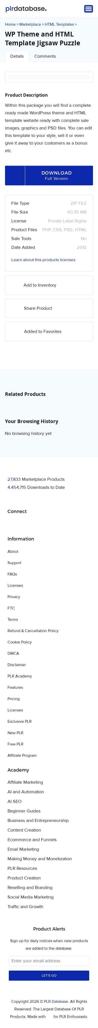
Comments (45, 56)
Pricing (14, 698)
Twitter (24, 524)
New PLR (15, 732)
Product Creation (24, 878)
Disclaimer (17, 664)
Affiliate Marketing (25, 782)
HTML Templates (59, 24)
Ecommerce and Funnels (32, 840)
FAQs (12, 574)
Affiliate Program (22, 755)
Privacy (14, 596)
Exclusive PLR (20, 721)
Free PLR (15, 744)
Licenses (15, 585)
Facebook (12, 524)
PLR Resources (22, 868)
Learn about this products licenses (43, 260)
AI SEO (15, 801)
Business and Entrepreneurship (38, 821)
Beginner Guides (24, 811)
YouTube (47, 524)
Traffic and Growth (25, 907)
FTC (11, 608)
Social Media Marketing (31, 897)
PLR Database (26, 9)
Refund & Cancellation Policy (33, 630)
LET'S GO (49, 975)
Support (14, 562)
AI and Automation (26, 792)
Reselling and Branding (30, 887)
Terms (13, 619)
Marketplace (30, 24)
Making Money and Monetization (40, 859)
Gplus (35, 524)
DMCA (13, 653)
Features (15, 687)
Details (17, 56)
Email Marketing (23, 849)
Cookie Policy (20, 642)
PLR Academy (20, 676)
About (13, 551)
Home (10, 24)
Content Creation (24, 830)
